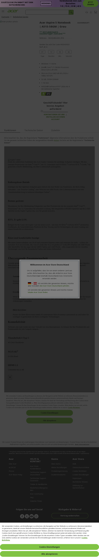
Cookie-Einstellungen (49, 547)
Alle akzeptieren (49, 554)
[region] (49, 540)
